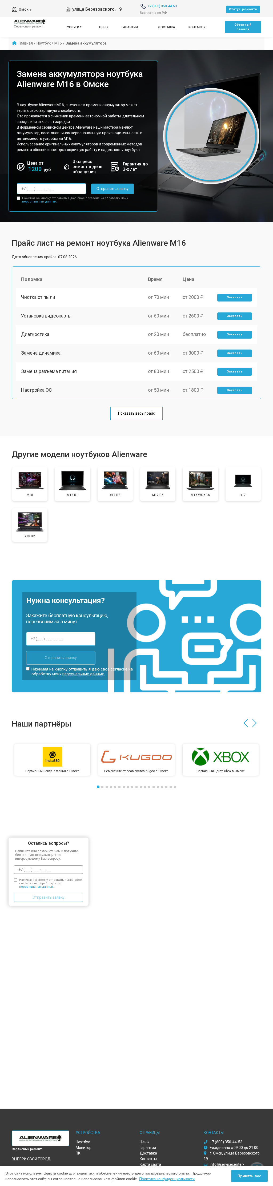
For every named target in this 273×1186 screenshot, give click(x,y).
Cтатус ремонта (243, 9)
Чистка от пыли (38, 297)
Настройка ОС (36, 390)
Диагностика (35, 334)
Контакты (196, 27)
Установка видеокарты (46, 316)
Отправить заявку (113, 189)
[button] (245, 723)
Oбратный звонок (243, 27)
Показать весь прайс (136, 413)
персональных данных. (39, 201)
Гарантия (130, 27)
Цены (103, 27)
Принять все (249, 1176)
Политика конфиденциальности (167, 1179)
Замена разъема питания (49, 371)
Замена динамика (41, 353)
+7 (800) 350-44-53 (162, 6)
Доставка (166, 27)
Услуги (73, 27)
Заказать (235, 297)
